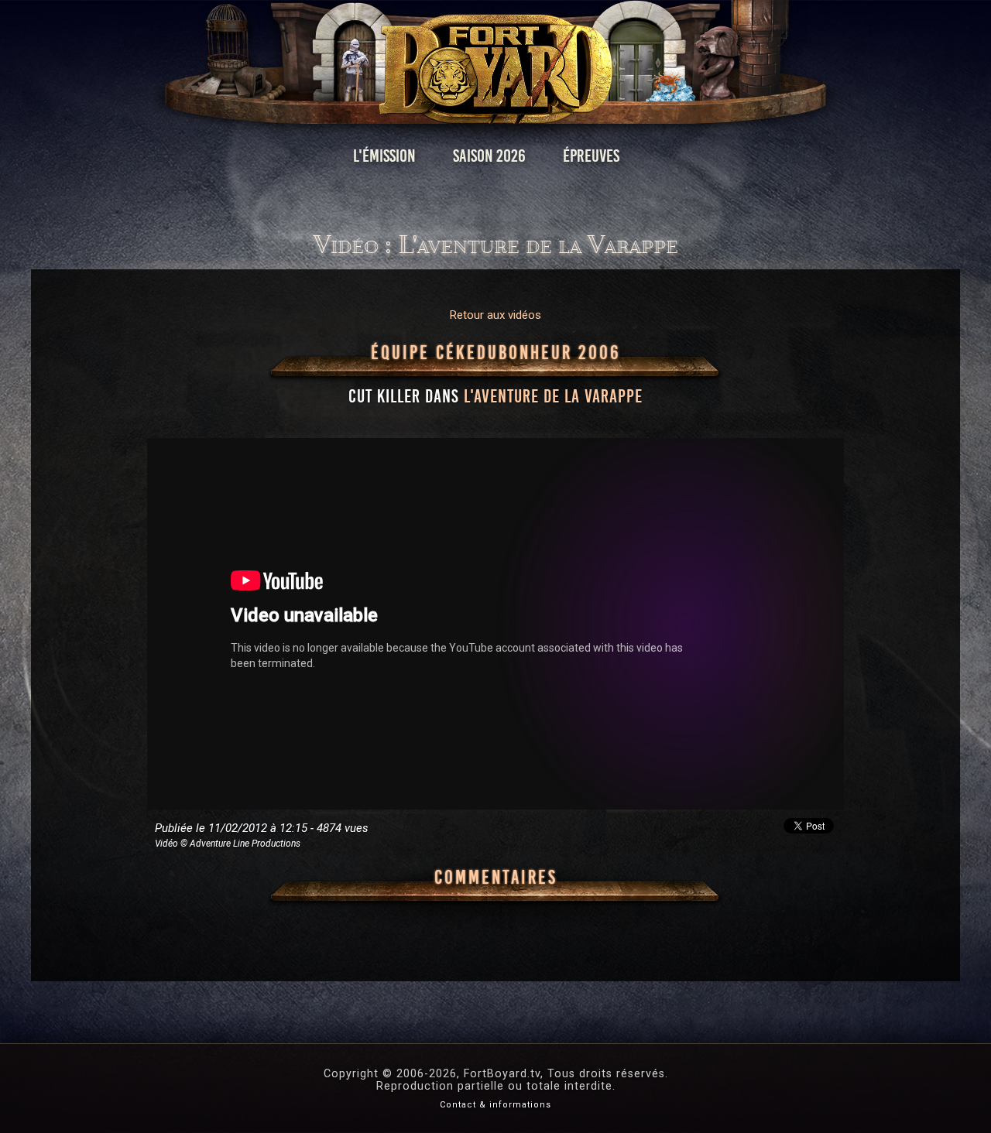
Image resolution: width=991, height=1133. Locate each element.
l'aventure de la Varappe (553, 396)
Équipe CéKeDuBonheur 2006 (496, 353)
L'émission (384, 156)
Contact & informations (495, 1105)
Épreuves (591, 156)
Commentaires (495, 877)
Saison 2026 (489, 156)
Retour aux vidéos (495, 315)
